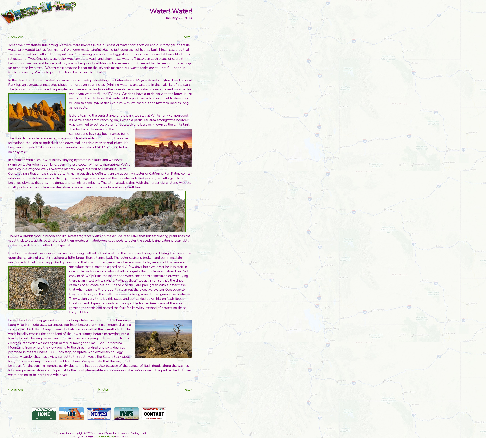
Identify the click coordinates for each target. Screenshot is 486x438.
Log (71, 413)
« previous (16, 37)
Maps (126, 413)
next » (187, 37)
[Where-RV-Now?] (38, 13)
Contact (154, 413)
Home (44, 413)
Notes (99, 413)
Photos (103, 389)
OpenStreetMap (106, 436)
